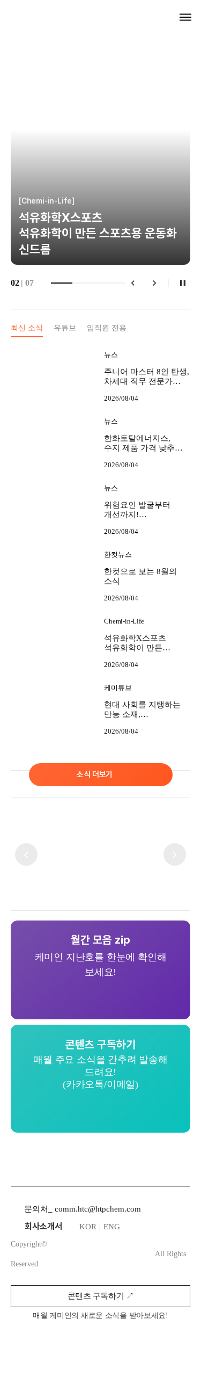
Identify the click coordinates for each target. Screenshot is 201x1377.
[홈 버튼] (93, 1341)
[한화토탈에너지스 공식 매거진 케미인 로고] (54, 14)
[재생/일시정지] (182, 283)
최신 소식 (27, 328)
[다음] (154, 283)
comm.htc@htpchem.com (98, 1209)
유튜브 (65, 328)
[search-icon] (166, 17)
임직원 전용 (106, 328)
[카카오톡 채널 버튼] (117, 1341)
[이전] (132, 283)
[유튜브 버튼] (141, 1341)
